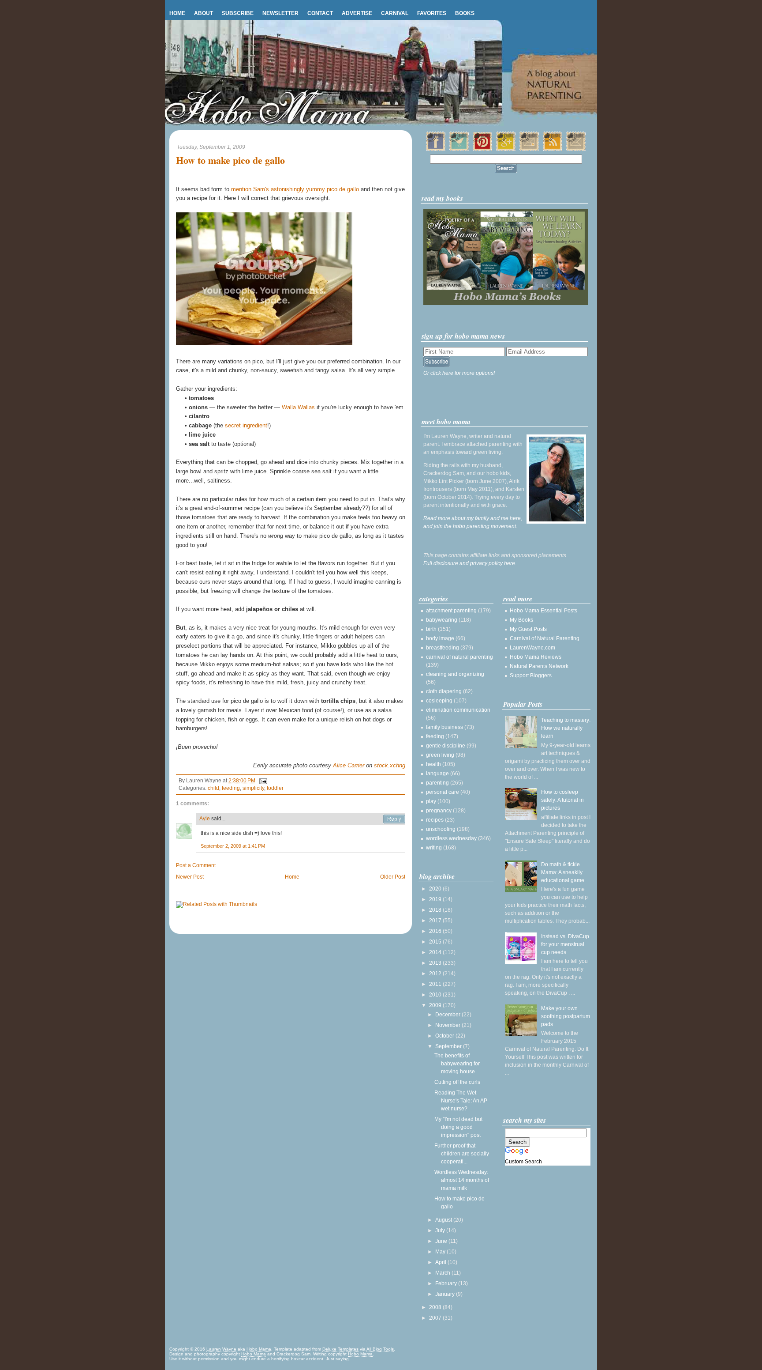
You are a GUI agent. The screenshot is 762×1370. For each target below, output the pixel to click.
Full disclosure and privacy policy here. (469, 563)
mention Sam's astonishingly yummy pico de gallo (295, 189)
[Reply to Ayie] (394, 819)
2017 (436, 920)
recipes (435, 820)
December (448, 1014)
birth (431, 629)
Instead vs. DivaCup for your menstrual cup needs (565, 944)
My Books (521, 620)
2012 (436, 973)
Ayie (204, 818)
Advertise (357, 13)
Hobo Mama (259, 1349)
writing (434, 848)
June (441, 1241)
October (445, 1036)
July (440, 1230)
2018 (436, 910)
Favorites (431, 13)
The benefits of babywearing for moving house (457, 1064)
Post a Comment (196, 865)
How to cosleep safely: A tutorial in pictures (562, 800)
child (213, 788)
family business (444, 727)
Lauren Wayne (221, 1349)
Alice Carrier (348, 765)
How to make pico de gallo (230, 160)
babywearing (441, 620)
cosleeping (439, 701)
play (431, 801)
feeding (231, 788)
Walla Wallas (298, 407)
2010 (436, 995)
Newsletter (280, 13)
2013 (436, 963)
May (441, 1252)
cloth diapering (444, 691)
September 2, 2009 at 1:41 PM (233, 846)
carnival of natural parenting (459, 657)
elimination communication (458, 710)
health (433, 764)
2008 (436, 1307)
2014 (436, 952)
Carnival (394, 13)
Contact (320, 13)
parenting (437, 783)
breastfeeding (442, 648)
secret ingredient (246, 425)
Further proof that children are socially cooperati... (461, 1154)
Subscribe (238, 13)
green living (440, 755)
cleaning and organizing (455, 674)
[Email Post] (262, 780)
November (448, 1025)
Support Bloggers (531, 675)
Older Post (392, 877)
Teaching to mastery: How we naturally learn (565, 728)
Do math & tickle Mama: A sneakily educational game (562, 872)
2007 (436, 1318)
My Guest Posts (528, 629)
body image (440, 638)
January (445, 1294)
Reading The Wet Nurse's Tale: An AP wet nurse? (460, 1101)
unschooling (441, 829)
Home (177, 13)
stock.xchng (389, 765)
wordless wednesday (451, 838)
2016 (436, 931)
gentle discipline (445, 746)
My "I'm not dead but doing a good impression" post (458, 1127)
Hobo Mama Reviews (535, 657)
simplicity (253, 788)
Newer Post (190, 877)
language (437, 773)
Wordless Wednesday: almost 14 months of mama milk (461, 1180)
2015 (436, 942)
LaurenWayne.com (532, 648)
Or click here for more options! (459, 373)
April (441, 1262)
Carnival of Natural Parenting (544, 638)
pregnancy (439, 811)
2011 (436, 984)
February (446, 1283)
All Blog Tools (380, 1349)
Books (464, 13)
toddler (275, 788)
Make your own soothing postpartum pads (565, 1016)
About (203, 13)
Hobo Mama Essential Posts (543, 611)
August (444, 1220)
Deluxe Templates (340, 1349)
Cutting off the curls (457, 1082)
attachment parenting (451, 611)
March (443, 1273)
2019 (436, 899)
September (449, 1046)
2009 (436, 1005)
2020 (436, 889)
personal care (442, 792)
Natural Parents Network (539, 666)
